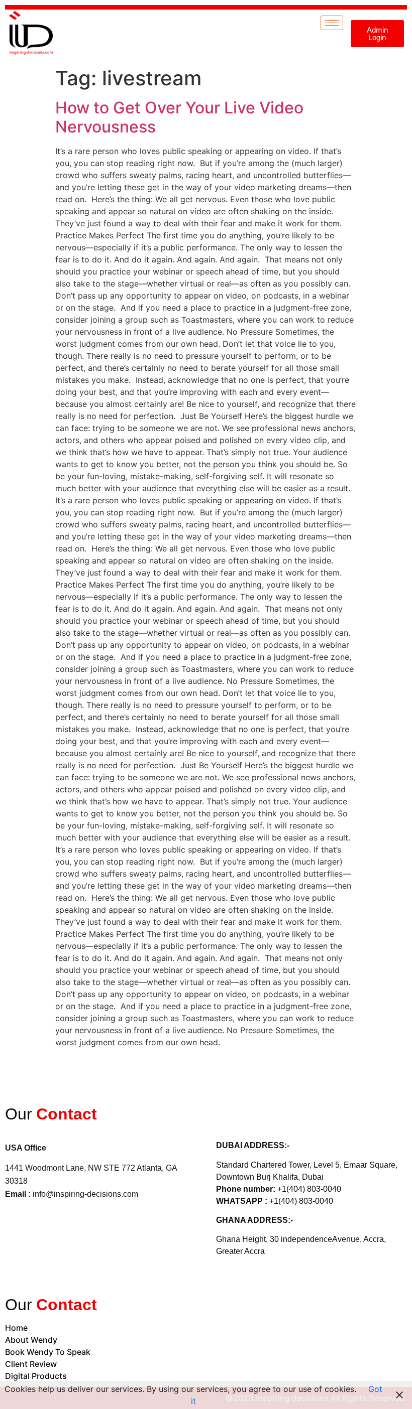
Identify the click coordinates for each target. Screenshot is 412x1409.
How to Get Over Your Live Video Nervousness (179, 117)
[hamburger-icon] (332, 23)
